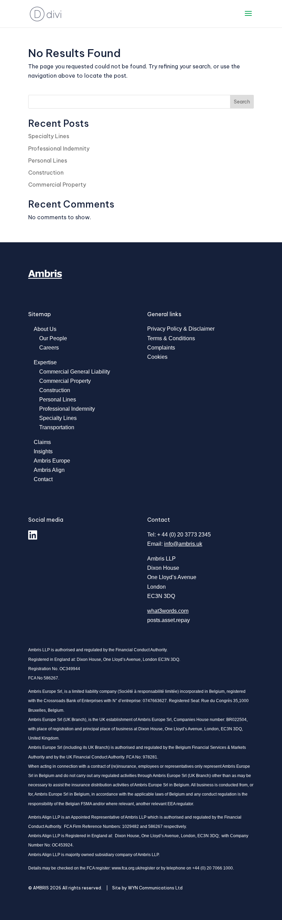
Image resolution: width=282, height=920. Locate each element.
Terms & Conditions (171, 338)
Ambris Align (49, 470)
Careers (49, 348)
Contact (43, 479)
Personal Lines (47, 160)
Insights (43, 451)
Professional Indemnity (58, 148)
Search (242, 102)
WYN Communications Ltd (155, 887)
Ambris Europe (52, 461)
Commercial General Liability (74, 372)
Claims (42, 442)
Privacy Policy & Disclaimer (181, 329)
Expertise (45, 362)
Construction (46, 172)
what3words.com (167, 611)
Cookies (157, 357)
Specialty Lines (48, 136)
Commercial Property (57, 184)
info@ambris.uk (183, 544)
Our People (53, 338)
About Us (45, 329)
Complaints (161, 348)
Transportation (56, 427)
